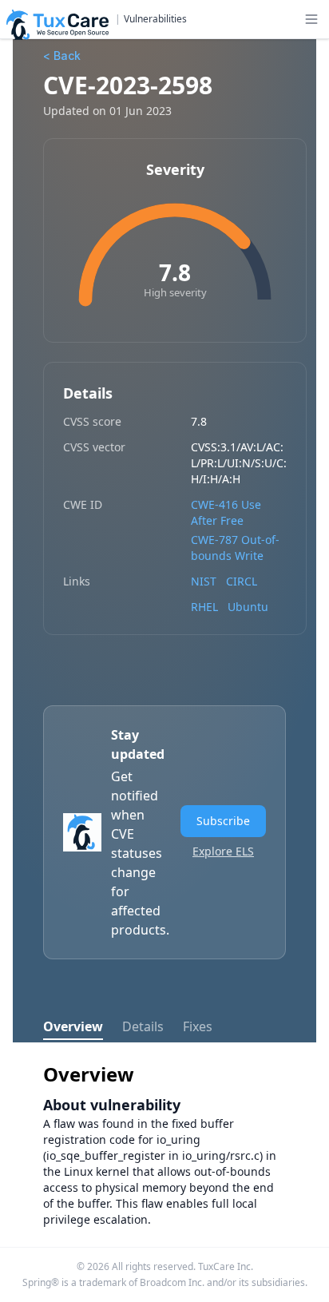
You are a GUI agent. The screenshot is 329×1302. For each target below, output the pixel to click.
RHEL (204, 606)
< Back (62, 55)
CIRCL (241, 581)
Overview (73, 1026)
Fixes (197, 1026)
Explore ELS (223, 851)
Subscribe (223, 820)
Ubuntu (248, 606)
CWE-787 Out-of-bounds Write (235, 547)
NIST (203, 581)
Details (143, 1026)
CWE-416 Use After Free (226, 512)
